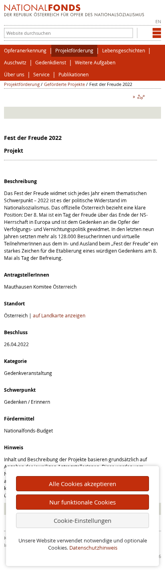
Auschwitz (15, 63)
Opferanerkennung (25, 51)
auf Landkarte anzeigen (59, 315)
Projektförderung (74, 51)
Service (41, 75)
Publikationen (73, 75)
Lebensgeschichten (123, 51)
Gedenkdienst (50, 63)
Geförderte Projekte (64, 84)
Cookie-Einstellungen (82, 520)
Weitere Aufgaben (95, 63)
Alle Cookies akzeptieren (82, 484)
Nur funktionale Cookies (82, 502)
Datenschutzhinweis (93, 547)
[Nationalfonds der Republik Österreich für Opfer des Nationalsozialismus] (74, 14)
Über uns (14, 75)
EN (158, 21)
